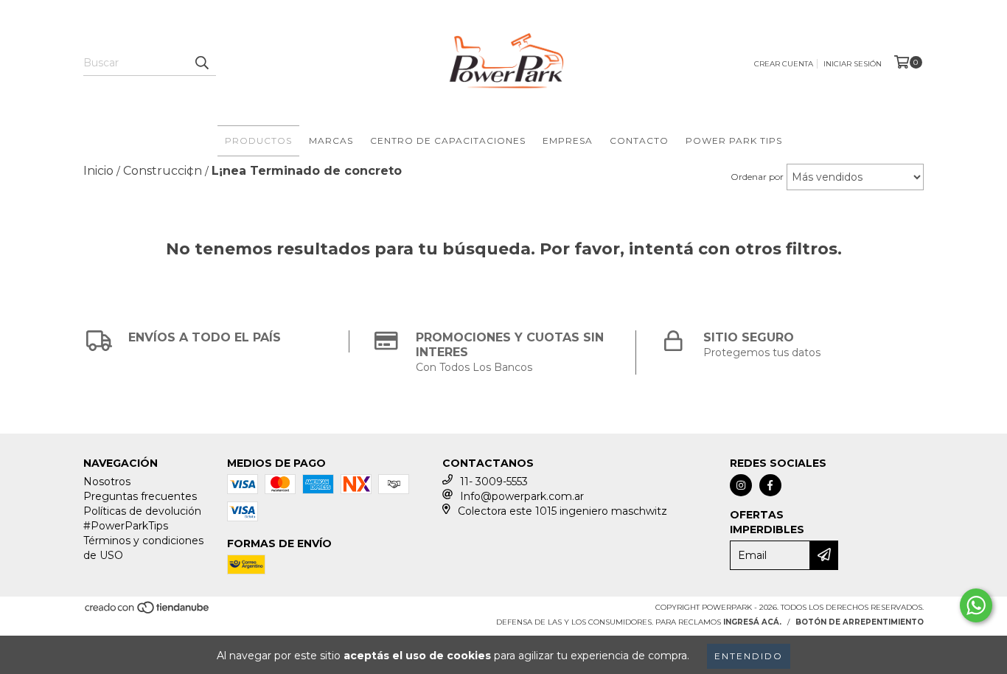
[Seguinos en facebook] (770, 485)
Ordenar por (757, 176)
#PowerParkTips (125, 525)
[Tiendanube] (147, 611)
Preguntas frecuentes (140, 496)
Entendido (748, 655)
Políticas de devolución (142, 511)
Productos (258, 140)
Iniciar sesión (852, 64)
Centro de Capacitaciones (448, 140)
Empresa (568, 140)
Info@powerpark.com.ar (522, 496)
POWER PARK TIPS (734, 140)
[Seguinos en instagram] (741, 485)
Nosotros (106, 481)
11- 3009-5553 (494, 481)
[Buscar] (201, 62)
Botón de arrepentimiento (859, 622)
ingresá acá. (752, 622)
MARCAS (331, 140)
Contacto (639, 140)
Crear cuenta (783, 64)
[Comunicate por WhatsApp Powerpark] (976, 605)
